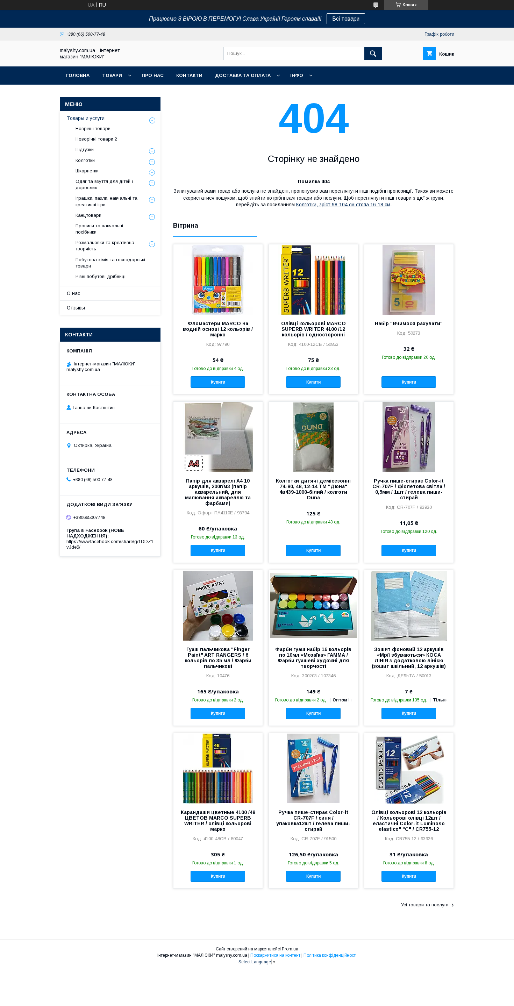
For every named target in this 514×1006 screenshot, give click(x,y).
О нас (73, 293)
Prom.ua (290, 949)
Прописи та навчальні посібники (99, 229)
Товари (112, 75)
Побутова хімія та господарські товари (110, 263)
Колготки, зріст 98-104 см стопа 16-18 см (343, 204)
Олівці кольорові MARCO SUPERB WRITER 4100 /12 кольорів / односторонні (313, 329)
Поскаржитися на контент (275, 955)
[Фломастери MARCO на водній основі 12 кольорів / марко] (218, 279)
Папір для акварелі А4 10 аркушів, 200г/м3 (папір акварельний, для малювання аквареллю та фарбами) (218, 492)
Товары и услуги (86, 118)
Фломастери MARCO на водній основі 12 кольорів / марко (218, 329)
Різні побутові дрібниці (101, 276)
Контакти (189, 75)
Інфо (296, 75)
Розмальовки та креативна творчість (105, 245)
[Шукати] (373, 53)
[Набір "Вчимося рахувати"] (409, 279)
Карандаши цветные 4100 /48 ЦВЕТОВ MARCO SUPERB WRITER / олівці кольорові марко (218, 820)
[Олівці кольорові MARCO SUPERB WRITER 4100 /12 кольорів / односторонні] (313, 279)
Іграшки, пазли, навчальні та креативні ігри (106, 201)
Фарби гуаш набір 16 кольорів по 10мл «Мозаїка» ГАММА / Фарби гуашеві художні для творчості (313, 658)
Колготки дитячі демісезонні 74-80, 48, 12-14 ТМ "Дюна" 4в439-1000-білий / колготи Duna (313, 489)
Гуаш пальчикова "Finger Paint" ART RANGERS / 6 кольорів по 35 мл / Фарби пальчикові (218, 658)
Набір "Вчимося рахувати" (409, 323)
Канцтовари (88, 215)
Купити (218, 382)
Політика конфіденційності (330, 955)
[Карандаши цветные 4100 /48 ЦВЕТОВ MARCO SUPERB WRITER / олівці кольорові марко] (218, 768)
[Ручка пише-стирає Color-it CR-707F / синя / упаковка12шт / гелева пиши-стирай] (313, 768)
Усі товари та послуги (425, 904)
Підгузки (85, 149)
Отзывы (76, 308)
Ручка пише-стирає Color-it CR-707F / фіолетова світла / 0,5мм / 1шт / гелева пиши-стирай (408, 489)
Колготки (85, 160)
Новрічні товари (93, 128)
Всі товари (345, 19)
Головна (78, 75)
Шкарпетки (87, 170)
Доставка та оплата (243, 75)
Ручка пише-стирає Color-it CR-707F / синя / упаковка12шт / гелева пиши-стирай (313, 820)
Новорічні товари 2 (96, 139)
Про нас (153, 75)
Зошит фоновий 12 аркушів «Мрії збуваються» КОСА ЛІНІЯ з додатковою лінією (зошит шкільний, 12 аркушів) (409, 658)
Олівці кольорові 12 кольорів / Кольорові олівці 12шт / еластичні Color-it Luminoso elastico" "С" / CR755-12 (409, 820)
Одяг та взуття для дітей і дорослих (104, 184)
